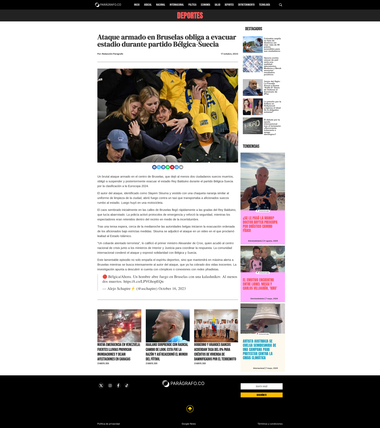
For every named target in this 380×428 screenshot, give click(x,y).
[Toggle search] (280, 5)
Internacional (177, 5)
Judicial (148, 5)
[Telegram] (176, 167)
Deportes (229, 5)
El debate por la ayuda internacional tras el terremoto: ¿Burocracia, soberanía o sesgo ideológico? (272, 127)
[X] (159, 167)
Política (192, 5)
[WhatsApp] (168, 167)
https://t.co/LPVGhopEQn (144, 281)
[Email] (181, 167)
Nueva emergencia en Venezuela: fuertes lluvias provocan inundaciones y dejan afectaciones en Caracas (118, 352)
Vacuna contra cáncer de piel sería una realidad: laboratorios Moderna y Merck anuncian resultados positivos (272, 66)
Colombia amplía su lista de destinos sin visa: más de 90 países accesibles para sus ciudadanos (272, 44)
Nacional (160, 5)
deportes (190, 15)
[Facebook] (154, 167)
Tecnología (264, 5)
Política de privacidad (108, 423)
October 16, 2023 (172, 288)
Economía (205, 5)
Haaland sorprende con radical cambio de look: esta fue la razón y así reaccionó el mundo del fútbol (167, 352)
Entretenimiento (246, 5)
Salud (217, 5)
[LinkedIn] (163, 167)
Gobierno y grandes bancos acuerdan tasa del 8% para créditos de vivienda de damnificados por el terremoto (215, 352)
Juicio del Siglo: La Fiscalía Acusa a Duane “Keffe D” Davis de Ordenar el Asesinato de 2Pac (272, 87)
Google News (189, 423)
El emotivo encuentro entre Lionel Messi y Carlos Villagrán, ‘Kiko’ (260, 284)
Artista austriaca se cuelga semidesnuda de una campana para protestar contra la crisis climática (259, 349)
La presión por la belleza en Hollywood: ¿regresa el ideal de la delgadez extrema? (272, 106)
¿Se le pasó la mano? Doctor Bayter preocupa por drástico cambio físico (260, 224)
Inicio (137, 5)
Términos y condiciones (270, 423)
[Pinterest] (172, 167)
